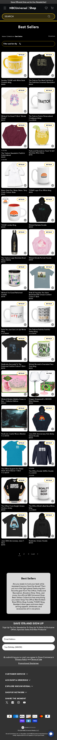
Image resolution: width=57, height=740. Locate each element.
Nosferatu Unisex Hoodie (38, 541)
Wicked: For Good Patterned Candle (11, 294)
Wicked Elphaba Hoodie (38, 225)
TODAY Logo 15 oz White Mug (40, 190)
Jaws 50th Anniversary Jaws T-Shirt (12, 542)
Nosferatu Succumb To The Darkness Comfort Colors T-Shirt (13, 365)
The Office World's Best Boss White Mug (42, 507)
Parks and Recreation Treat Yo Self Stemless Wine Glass (41, 152)
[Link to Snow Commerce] (28, 728)
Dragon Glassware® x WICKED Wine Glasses (40, 400)
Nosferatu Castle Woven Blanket (13, 434)
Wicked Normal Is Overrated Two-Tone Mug (41, 365)
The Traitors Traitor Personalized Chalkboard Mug (41, 117)
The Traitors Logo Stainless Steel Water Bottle (13, 259)
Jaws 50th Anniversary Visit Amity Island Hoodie (41, 435)
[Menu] (5, 8)
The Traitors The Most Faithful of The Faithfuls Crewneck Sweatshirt (42, 81)
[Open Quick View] (25, 75)
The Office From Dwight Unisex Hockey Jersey (13, 507)
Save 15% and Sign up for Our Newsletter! (28, 2)
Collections (10, 36)
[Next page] (37, 554)
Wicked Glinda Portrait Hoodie (40, 258)
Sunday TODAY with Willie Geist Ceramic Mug (13, 81)
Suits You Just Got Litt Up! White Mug (13, 330)
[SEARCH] (51, 16)
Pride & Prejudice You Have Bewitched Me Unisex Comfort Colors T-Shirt (40, 295)
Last (33, 554)
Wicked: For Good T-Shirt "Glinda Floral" (13, 117)
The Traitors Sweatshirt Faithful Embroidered (13, 154)
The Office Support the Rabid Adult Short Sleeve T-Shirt (12, 470)
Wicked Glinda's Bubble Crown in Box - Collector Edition (13, 400)
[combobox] (28, 16)
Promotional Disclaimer (28, 663)
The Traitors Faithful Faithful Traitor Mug (39, 330)
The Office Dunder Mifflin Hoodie (41, 471)
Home (4, 36)
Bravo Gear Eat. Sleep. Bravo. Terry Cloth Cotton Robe (14, 191)
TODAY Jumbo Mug (8, 225)
